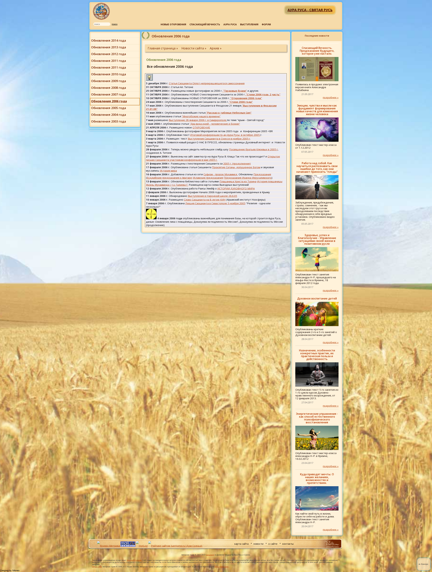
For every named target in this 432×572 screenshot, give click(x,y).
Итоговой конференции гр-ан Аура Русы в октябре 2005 (225, 135)
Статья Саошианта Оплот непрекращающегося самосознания (207, 83)
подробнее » (331, 97)
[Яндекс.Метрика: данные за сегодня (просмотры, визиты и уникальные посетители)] (108, 545)
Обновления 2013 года (108, 47)
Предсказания (262, 174)
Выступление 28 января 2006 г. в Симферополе (198, 120)
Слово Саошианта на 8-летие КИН (205, 199)
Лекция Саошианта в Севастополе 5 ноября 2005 (215, 203)
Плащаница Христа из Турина (238, 181)
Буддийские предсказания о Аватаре (169, 177)
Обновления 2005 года (108, 108)
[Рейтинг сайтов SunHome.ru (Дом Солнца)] (175, 545)
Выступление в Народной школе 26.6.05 (212, 196)
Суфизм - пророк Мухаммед (221, 174)
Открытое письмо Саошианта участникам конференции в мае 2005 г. (213, 158)
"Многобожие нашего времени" (201, 116)
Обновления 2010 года (108, 74)
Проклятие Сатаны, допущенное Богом (236, 167)
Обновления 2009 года (108, 81)
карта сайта (241, 543)
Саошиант (210, 555)
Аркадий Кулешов (134, 560)
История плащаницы (269, 181)
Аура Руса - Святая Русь (101, 11)
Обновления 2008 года (108, 88)
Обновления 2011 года (108, 61)
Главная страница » (163, 48)
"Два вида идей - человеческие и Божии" (215, 123)
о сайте (272, 543)
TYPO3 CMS (97, 566)
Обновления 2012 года (108, 54)
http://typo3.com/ (222, 566)
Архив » (215, 48)
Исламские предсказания (208, 177)
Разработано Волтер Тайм (331, 544)
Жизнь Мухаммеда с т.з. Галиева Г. (167, 184)
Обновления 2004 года (108, 115)
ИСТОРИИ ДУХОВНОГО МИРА (236, 188)
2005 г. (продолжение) (237, 163)
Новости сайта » (194, 48)
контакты (288, 543)
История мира (168, 170)
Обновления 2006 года (109, 101)
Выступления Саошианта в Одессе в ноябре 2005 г (219, 138)
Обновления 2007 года (108, 94)
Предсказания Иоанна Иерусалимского (248, 177)
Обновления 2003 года (108, 121)
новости (258, 543)
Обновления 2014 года (108, 40)
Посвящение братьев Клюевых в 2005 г (253, 149)
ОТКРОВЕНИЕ (201, 127)
